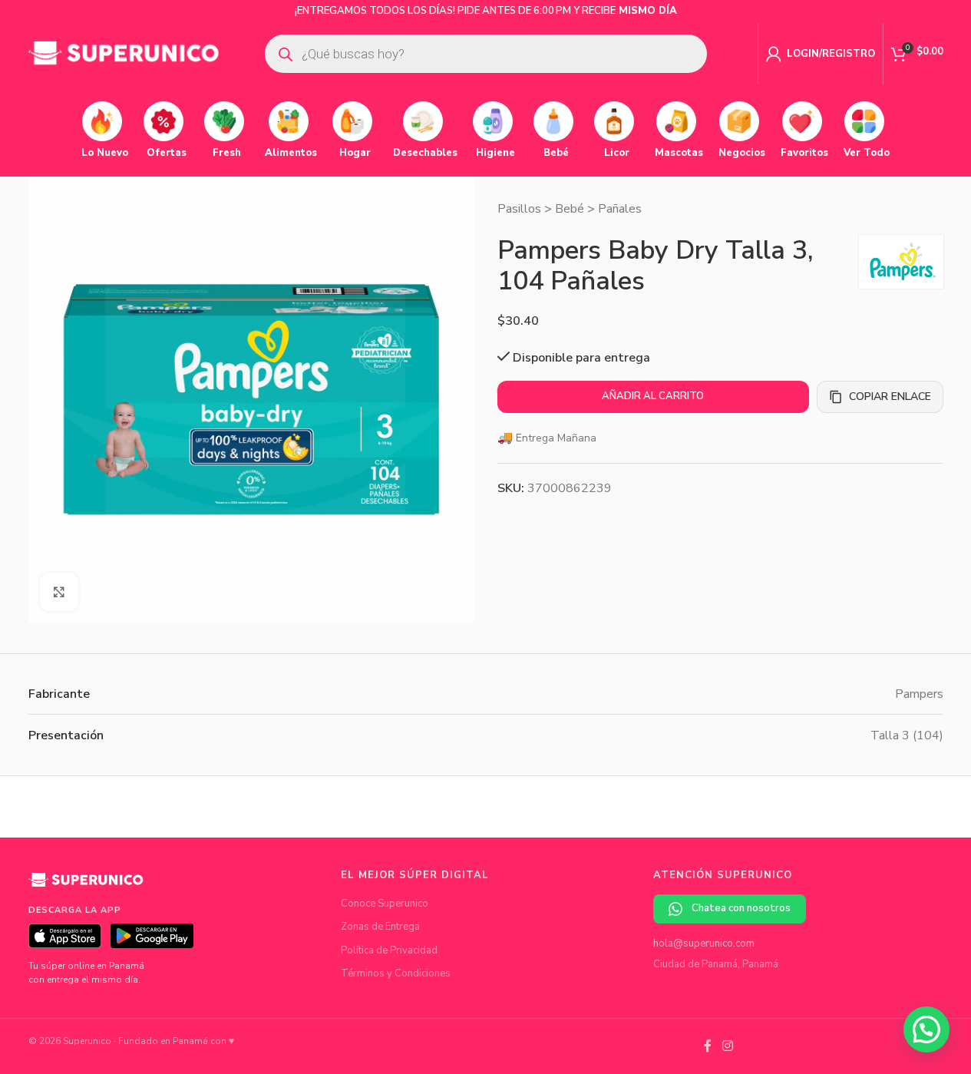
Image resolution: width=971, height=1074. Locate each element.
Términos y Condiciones (396, 973)
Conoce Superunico (384, 903)
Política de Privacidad (389, 950)
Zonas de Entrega (380, 927)
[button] (926, 1029)
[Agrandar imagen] (59, 592)
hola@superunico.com (704, 943)
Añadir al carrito (653, 396)
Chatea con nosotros (741, 908)
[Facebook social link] (708, 1046)
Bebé (569, 208)
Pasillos (519, 208)
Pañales (620, 208)
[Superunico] (86, 885)
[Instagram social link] (727, 1046)
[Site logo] (124, 53)
